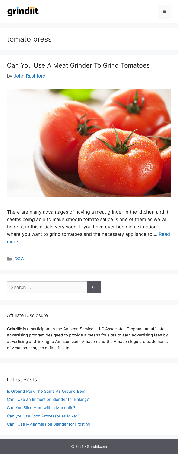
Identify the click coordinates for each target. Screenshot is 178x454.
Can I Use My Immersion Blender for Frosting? (49, 424)
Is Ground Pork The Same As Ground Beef (46, 391)
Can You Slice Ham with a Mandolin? (41, 407)
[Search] (94, 287)
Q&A (19, 258)
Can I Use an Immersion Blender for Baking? (48, 399)
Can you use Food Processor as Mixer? (43, 416)
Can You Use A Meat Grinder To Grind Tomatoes (78, 65)
